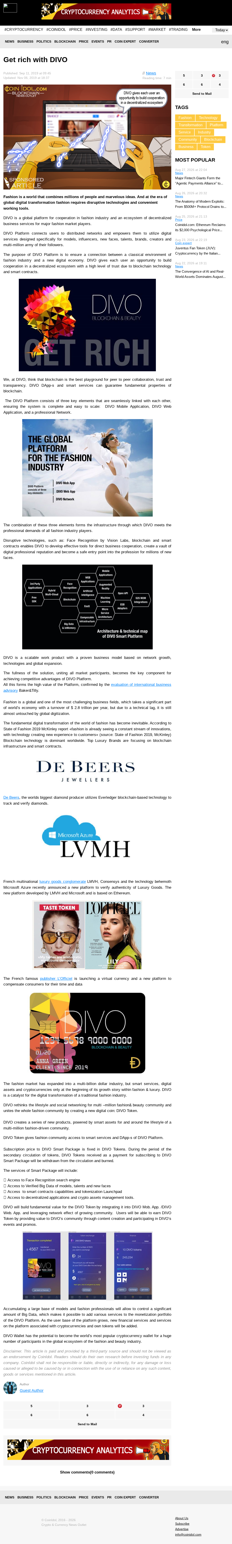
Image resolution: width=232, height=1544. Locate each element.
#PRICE (75, 30)
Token (205, 147)
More (196, 30)
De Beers (11, 797)
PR (109, 41)
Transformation (191, 125)
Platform (216, 125)
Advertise (181, 1529)
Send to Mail (87, 1424)
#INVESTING (96, 30)
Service (185, 132)
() (87, 1472)
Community (188, 139)
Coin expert (125, 41)
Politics (43, 41)
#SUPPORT (135, 30)
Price (83, 41)
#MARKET (157, 30)
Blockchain (65, 41)
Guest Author (32, 1390)
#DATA (116, 30)
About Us (181, 1518)
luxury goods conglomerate (62, 881)
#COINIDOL (56, 30)
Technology (208, 118)
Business (25, 41)
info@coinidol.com (188, 1534)
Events (98, 41)
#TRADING (178, 30)
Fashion (185, 118)
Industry (204, 132)
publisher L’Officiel (56, 978)
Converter (149, 41)
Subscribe (182, 1523)
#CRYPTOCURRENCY (24, 30)
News (9, 41)
